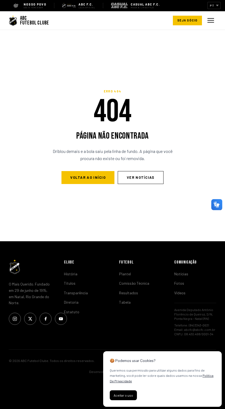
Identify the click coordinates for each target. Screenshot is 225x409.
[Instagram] (15, 319)
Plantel (125, 273)
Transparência (76, 292)
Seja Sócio (187, 20)
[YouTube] (61, 319)
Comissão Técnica (134, 283)
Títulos (69, 283)
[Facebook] (46, 319)
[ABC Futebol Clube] (30, 267)
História (70, 273)
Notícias (181, 273)
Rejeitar (151, 395)
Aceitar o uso (123, 395)
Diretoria (71, 302)
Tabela (125, 302)
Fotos (179, 283)
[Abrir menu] (210, 20)
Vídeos (179, 292)
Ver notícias (140, 177)
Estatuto (71, 311)
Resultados (128, 292)
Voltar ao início (88, 177)
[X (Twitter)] (30, 319)
